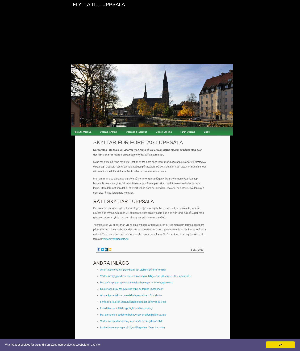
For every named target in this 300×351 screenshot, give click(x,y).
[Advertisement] (150, 38)
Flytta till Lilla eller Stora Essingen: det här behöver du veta (133, 301)
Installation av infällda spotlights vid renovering (126, 308)
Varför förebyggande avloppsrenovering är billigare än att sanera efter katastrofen (145, 276)
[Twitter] (102, 249)
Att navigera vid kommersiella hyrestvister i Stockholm (131, 295)
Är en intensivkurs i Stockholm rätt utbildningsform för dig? (133, 269)
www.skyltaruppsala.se (115, 238)
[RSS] (110, 249)
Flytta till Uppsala (82, 131)
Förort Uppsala (187, 131)
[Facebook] (99, 249)
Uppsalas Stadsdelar (136, 131)
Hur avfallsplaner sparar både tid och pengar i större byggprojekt (136, 282)
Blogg (207, 131)
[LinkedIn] (106, 249)
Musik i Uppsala (164, 131)
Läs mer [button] (96, 344)
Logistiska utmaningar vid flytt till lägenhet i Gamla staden (132, 327)
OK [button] (280, 344)
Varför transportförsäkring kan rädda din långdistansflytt (131, 321)
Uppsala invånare (108, 131)
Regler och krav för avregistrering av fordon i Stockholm (131, 288)
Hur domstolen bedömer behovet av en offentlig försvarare (133, 314)
